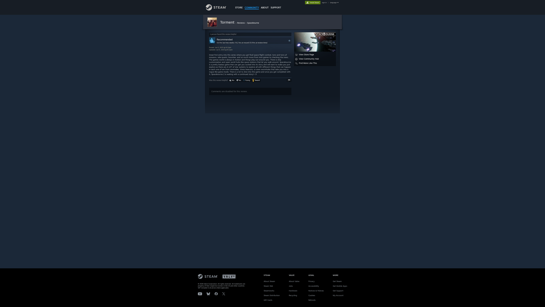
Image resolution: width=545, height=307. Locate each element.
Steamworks (269, 291)
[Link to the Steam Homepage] (216, 10)
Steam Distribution (272, 295)
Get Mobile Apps (340, 286)
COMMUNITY (252, 7)
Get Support (338, 291)
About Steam (269, 281)
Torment (227, 22)
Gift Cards (268, 300)
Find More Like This (308, 63)
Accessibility (313, 286)
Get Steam (337, 281)
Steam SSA (268, 286)
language (333, 3)
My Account (338, 295)
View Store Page (306, 54)
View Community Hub (309, 59)
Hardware (293, 291)
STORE (239, 7)
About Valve (294, 281)
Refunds (312, 300)
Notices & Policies (316, 291)
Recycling (293, 295)
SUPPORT (276, 7)
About (265, 7)
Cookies (311, 295)
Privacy (311, 281)
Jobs (291, 286)
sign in (324, 3)
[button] (232, 80)
